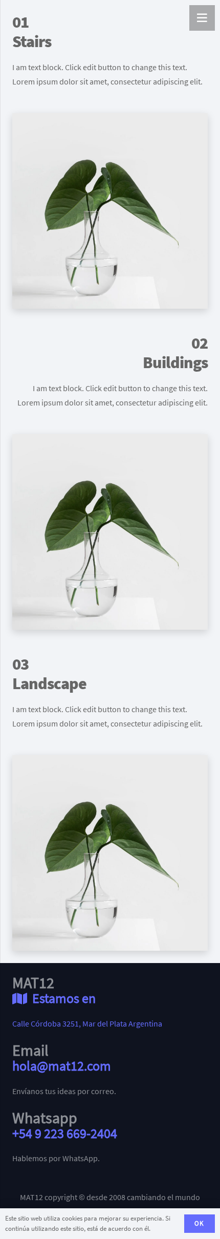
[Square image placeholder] (110, 211)
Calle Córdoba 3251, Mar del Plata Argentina (87, 1023)
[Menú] (202, 18)
